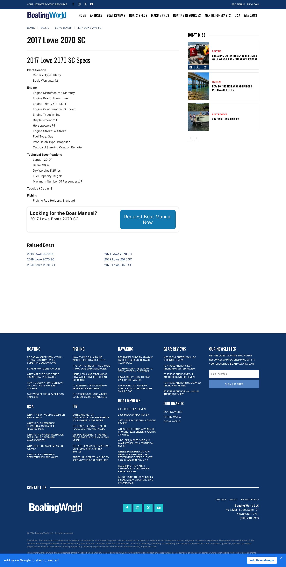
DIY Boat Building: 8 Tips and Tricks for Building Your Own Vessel (91, 437)
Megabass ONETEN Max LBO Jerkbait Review (180, 359)
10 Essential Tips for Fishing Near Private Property (90, 387)
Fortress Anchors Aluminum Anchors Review (181, 393)
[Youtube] (92, 4)
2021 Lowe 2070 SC (118, 254)
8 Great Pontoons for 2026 (43, 368)
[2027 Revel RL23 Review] (198, 117)
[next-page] (196, 138)
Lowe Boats (63, 27)
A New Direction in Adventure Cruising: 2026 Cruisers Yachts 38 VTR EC (137, 432)
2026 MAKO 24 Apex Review (134, 415)
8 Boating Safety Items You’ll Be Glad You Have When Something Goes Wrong (235, 57)
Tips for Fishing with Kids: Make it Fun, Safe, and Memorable (91, 367)
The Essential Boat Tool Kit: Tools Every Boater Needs (90, 427)
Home (31, 27)
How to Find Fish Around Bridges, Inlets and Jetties (232, 88)
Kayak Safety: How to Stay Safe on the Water (134, 378)
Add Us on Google (262, 560)
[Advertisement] (223, 171)
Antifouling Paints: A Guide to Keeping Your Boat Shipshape (91, 458)
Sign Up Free (234, 384)
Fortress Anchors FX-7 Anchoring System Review (179, 367)
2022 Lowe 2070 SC (118, 259)
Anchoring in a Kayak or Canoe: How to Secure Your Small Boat (135, 388)
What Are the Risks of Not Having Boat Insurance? (43, 375)
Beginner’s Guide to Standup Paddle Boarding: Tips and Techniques (135, 360)
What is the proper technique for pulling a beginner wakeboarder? (45, 437)
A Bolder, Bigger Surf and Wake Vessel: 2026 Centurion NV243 (135, 443)
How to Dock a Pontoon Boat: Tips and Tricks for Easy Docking (45, 386)
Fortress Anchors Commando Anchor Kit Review (182, 384)
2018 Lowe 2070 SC (40, 254)
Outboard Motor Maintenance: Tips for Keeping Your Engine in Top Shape (91, 418)
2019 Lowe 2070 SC (40, 259)
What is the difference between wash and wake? (42, 456)
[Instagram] (79, 4)
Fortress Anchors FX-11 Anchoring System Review (179, 375)
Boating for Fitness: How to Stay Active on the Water (135, 370)
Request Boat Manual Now (148, 219)
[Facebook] (73, 4)
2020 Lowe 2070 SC (41, 265)
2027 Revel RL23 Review (225, 119)
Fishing (216, 82)
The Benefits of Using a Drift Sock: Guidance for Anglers (90, 395)
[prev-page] (190, 138)
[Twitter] (85, 4)
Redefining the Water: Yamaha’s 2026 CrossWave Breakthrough (134, 469)
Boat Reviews (219, 114)
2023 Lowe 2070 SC (118, 265)
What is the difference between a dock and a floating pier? (41, 426)
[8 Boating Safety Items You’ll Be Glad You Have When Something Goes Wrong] (198, 55)
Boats (45, 27)
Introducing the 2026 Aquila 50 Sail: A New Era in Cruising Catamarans (135, 480)
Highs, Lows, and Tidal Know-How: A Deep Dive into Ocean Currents (90, 377)
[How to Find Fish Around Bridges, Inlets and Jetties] (198, 86)
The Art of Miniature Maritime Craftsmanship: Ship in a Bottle (91, 449)
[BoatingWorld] (47, 15)
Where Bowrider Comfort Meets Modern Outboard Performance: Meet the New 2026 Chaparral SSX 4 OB (135, 455)
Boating (216, 51)
